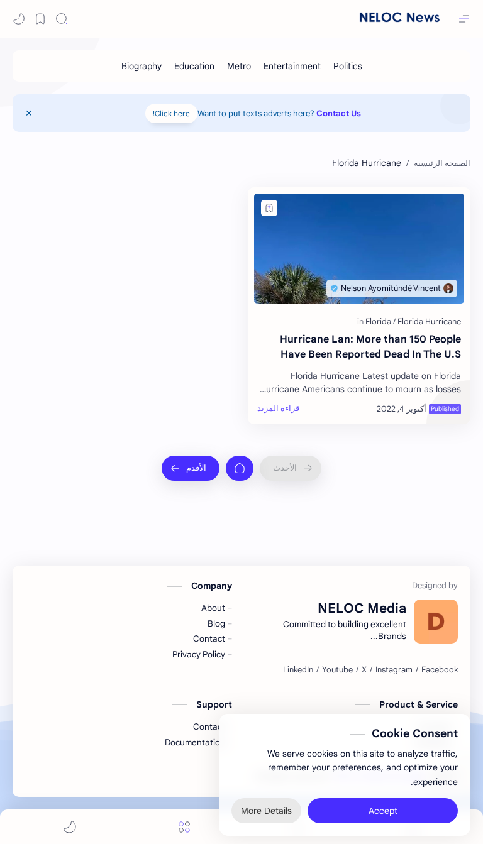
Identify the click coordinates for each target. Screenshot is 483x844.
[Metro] (239, 66)
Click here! (171, 113)
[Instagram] (394, 670)
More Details (266, 806)
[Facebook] (439, 670)
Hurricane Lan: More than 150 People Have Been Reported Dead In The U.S (370, 347)
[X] (364, 670)
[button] (18, 18)
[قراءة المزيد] (278, 408)
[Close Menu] (29, 113)
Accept (383, 806)
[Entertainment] (292, 66)
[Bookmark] (40, 18)
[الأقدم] (190, 468)
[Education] (194, 66)
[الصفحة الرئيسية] (239, 468)
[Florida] (380, 321)
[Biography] (141, 66)
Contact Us (338, 113)
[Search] (61, 18)
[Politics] (347, 66)
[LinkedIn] (298, 670)
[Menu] (184, 827)
